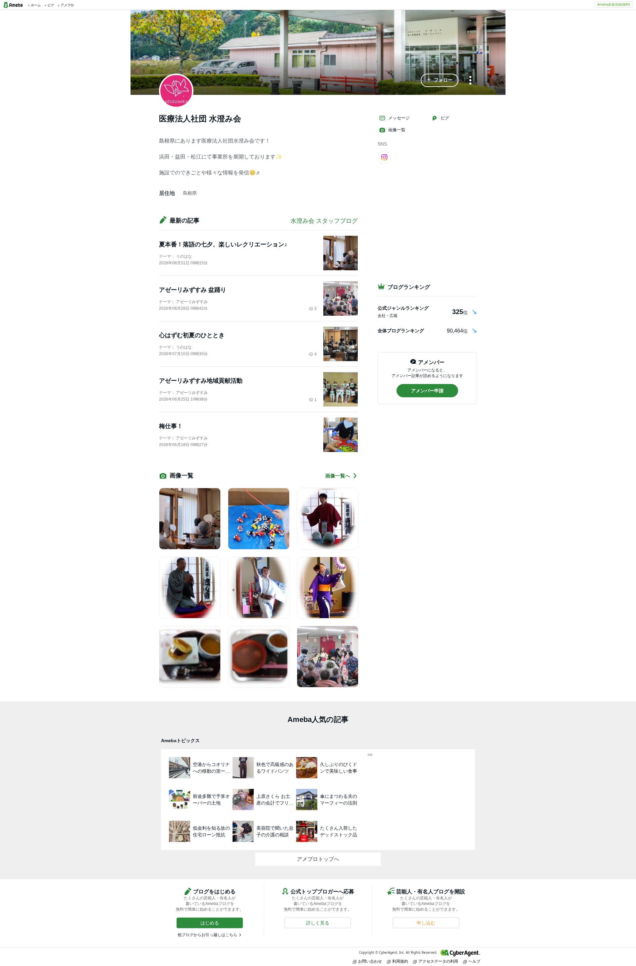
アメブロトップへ (318, 859)
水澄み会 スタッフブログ (324, 221)
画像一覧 (396, 129)
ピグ (445, 117)
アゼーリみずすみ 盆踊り (192, 290)
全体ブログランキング (401, 330)
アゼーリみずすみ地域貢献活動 (200, 380)
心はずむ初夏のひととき (192, 335)
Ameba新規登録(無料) (613, 4)
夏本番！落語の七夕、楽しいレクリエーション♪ (223, 244)
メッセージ (399, 117)
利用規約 (400, 961)
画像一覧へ (337, 476)
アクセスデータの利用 (438, 961)
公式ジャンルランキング (403, 308)
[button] (439, 80)
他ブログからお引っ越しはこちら (207, 935)
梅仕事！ (171, 426)
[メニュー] (470, 81)
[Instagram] (384, 157)
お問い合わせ (370, 961)
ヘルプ (474, 961)
